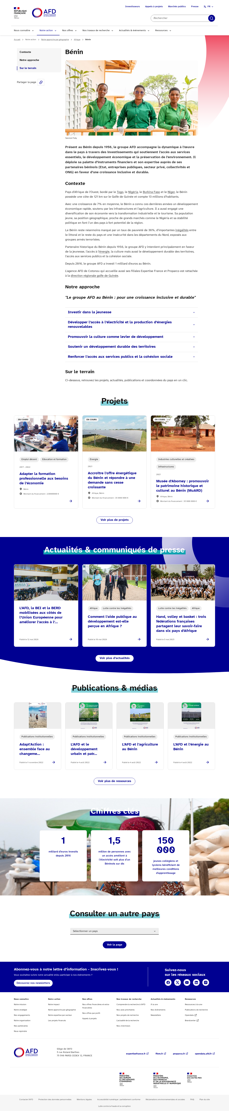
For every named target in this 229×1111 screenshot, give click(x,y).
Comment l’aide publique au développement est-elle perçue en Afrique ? (112, 621)
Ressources (161, 30)
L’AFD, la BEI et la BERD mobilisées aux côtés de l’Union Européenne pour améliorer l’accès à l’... (41, 615)
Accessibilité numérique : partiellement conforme (118, 1099)
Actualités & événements (132, 30)
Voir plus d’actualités (115, 658)
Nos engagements (22, 1015)
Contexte (25, 52)
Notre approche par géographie (55, 39)
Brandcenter (190, 1020)
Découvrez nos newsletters (33, 983)
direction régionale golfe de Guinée (94, 275)
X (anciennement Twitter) (177, 982)
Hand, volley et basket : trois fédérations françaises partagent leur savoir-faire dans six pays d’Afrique (181, 624)
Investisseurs (132, 6)
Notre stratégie (20, 1010)
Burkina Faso (151, 192)
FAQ (192, 1099)
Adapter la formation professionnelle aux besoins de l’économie (43, 478)
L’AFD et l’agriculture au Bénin (140, 747)
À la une (154, 1004)
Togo (120, 192)
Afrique (77, 39)
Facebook (168, 982)
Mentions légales (84, 1099)
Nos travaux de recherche (96, 30)
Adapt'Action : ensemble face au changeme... (34, 749)
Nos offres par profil (91, 1013)
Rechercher (211, 18)
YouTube (187, 982)
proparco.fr (179, 1054)
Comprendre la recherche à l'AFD (131, 1004)
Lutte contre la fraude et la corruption (114, 1106)
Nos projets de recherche (128, 1015)
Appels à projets (154, 6)
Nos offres (67, 30)
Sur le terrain (28, 68)
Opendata (189, 1015)
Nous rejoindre (20, 1031)
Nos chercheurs (123, 1026)
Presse (194, 6)
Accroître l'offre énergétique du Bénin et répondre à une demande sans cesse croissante (112, 480)
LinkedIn (196, 982)
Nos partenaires (21, 1026)
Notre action (46, 30)
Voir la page (114, 944)
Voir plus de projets (115, 520)
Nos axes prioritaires (126, 1010)
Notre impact (54, 1004)
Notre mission (20, 1004)
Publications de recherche (196, 1010)
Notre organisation (22, 1020)
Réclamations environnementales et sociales (165, 1099)
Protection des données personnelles (54, 1099)
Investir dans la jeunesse (89, 312)
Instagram (205, 982)
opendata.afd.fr (203, 1054)
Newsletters (156, 1015)
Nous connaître (22, 30)
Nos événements (158, 1010)
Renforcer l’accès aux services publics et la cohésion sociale (120, 357)
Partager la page (41, 82)
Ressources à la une (193, 1004)
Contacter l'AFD (26, 1099)
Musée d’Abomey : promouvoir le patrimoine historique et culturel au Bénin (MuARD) (182, 486)
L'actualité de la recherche (128, 1020)
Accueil (17, 39)
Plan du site (204, 1099)
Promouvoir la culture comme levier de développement (115, 337)
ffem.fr (159, 1054)
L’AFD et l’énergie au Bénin (191, 747)
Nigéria (133, 192)
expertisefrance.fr (136, 1054)
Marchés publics (177, 6)
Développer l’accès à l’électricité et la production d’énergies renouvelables (120, 324)
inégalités (181, 230)
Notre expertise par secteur (60, 1015)
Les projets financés (57, 1020)
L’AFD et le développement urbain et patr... (84, 749)
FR (209, 6)
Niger (171, 192)
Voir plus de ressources (114, 781)
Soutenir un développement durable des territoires (112, 347)
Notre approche (30, 60)
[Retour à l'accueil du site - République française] (51, 13)
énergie (104, 251)
